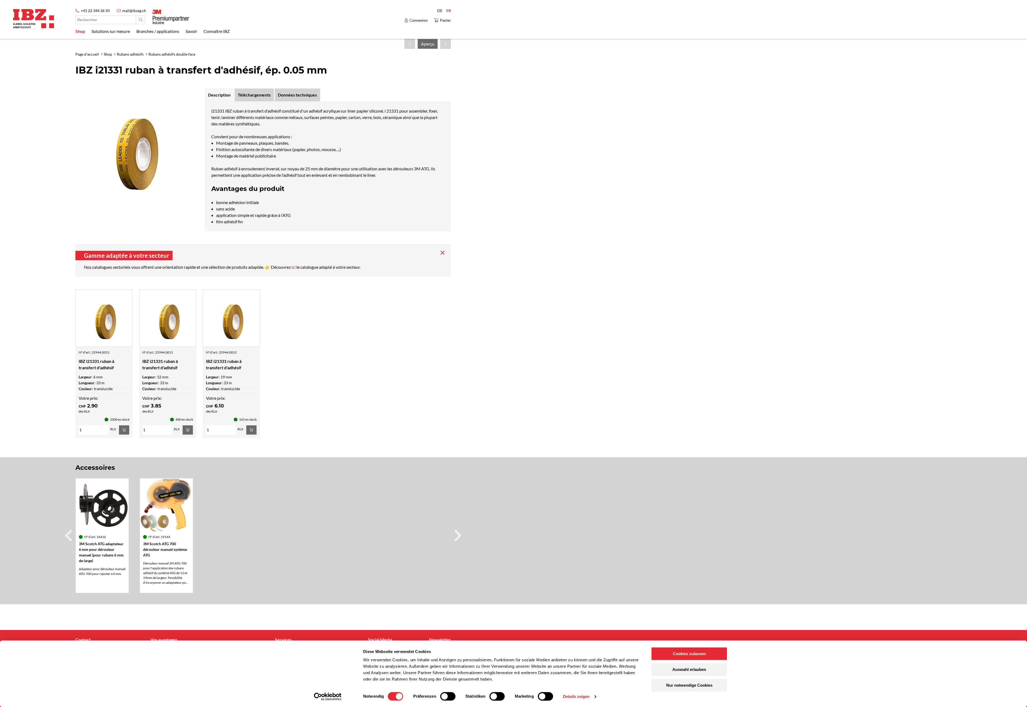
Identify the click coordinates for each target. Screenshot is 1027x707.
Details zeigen (576, 696)
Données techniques (297, 94)
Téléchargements (254, 94)
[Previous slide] (69, 535)
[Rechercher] (140, 20)
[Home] (33, 18)
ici (294, 267)
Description (219, 94)
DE (439, 10)
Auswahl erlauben (689, 669)
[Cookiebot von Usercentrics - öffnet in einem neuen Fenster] (327, 697)
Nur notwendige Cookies (689, 685)
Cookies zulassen (689, 653)
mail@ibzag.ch (134, 10)
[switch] (447, 696)
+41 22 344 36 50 (95, 10)
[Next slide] (457, 535)
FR (448, 10)
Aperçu (427, 43)
